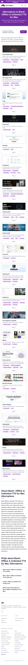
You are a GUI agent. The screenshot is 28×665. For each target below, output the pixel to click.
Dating (2, 646)
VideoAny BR (6, 212)
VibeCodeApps (6, 404)
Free (14, 129)
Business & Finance (6, 638)
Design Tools (6, 85)
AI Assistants (6, 59)
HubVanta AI (5, 274)
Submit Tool (4, 622)
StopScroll (5, 297)
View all (3, 654)
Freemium (15, 61)
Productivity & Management (17, 106)
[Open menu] (25, 5)
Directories (13, 172)
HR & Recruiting (5, 652)
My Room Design (7, 383)
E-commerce (4, 650)
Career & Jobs (4, 640)
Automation (5, 108)
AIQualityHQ (5, 424)
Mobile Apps (6, 196)
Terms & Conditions (19, 618)
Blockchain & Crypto (19, 635)
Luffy (3, 101)
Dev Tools (12, 431)
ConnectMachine (7, 188)
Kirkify (4, 447)
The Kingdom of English (9, 320)
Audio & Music (18, 633)
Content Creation (14, 59)
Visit (23, 31)
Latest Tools (4, 618)
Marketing (22, 302)
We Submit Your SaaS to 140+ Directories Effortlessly (15, 2)
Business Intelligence (15, 365)
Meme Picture (6, 468)
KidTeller (4, 145)
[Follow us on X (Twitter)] (2, 612)
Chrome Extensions (5, 642)
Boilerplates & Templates (20, 637)
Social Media (15, 170)
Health (16, 652)
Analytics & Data (5, 633)
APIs (12, 85)
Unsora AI (5, 254)
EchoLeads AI (6, 360)
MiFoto (4, 340)
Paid (11, 108)
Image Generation (7, 61)
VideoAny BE (6, 233)
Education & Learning (20, 650)
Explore (3, 620)
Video (21, 59)
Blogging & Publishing (6, 637)
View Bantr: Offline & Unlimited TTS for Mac (8, 31)
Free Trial (13, 258)
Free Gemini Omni (7, 54)
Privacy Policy (18, 620)
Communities (6, 172)
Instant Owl (5, 124)
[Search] (22, 5)
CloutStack (5, 165)
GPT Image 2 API (7, 77)
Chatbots (17, 640)
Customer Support (7, 367)
